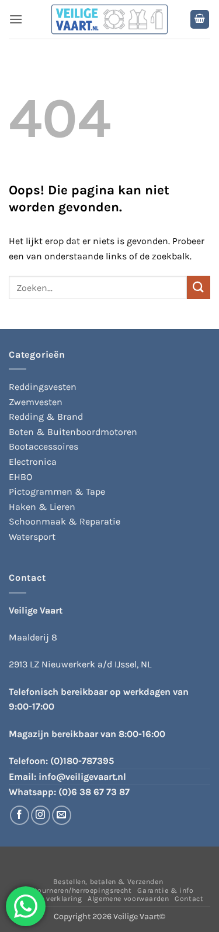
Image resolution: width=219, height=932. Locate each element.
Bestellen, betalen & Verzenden (108, 882)
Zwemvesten (35, 401)
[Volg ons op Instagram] (40, 815)
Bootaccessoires (43, 446)
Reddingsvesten (43, 386)
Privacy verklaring (50, 899)
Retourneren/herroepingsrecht (78, 890)
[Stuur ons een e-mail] (61, 815)
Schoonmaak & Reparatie (64, 521)
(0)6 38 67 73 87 (94, 791)
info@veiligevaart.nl (82, 776)
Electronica (33, 461)
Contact (189, 899)
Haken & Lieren (42, 506)
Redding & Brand (46, 416)
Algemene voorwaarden (128, 899)
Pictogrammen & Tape (57, 491)
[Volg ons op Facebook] (19, 815)
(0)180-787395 (82, 760)
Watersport (32, 536)
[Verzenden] (198, 287)
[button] (16, 19)
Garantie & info (165, 890)
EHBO (20, 476)
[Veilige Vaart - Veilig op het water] (109, 19)
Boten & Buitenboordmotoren (73, 431)
